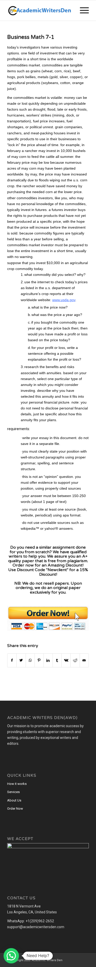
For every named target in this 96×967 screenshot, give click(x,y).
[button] (11, 955)
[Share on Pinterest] (39, 660)
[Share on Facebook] (11, 660)
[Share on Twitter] (21, 660)
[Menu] (82, 10)
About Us (14, 800)
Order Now (15, 808)
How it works (17, 784)
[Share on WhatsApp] (30, 660)
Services (13, 792)
